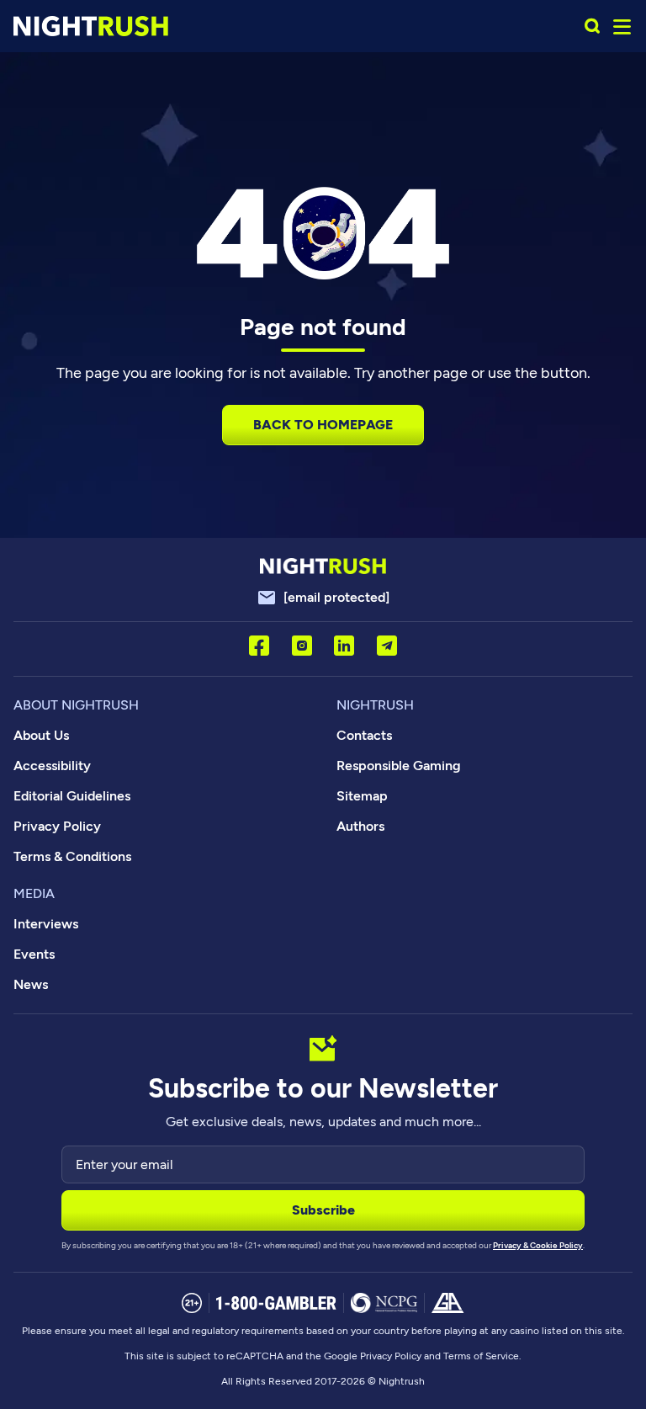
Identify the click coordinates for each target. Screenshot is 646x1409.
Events (34, 954)
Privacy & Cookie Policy (538, 1245)
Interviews (45, 924)
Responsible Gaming (398, 766)
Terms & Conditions (72, 856)
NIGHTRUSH (375, 705)
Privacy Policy (57, 826)
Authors (360, 826)
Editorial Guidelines (71, 796)
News (30, 984)
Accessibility (52, 766)
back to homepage (323, 425)
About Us (41, 735)
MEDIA (34, 893)
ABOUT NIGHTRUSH (76, 705)
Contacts (364, 735)
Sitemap (362, 796)
